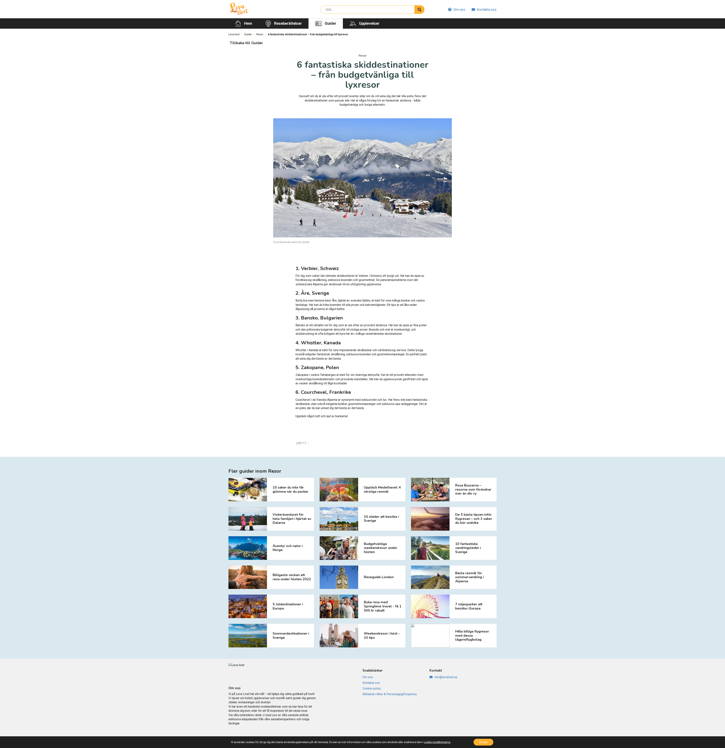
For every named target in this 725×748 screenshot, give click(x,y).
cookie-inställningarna (437, 742)
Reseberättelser (288, 23)
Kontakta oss (487, 10)
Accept (483, 742)
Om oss (459, 10)
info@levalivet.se (445, 677)
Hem (248, 23)
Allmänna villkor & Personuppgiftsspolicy (389, 694)
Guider (330, 23)
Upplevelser (369, 23)
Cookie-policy (371, 688)
